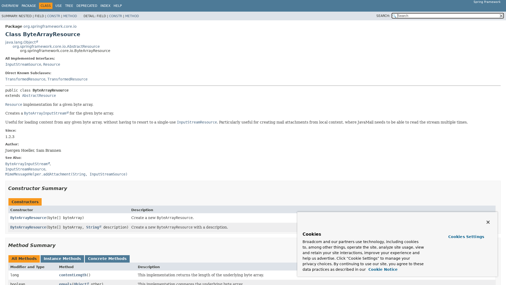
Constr (53, 16)
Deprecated (86, 6)
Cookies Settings (466, 237)
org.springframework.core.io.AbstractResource (56, 46)
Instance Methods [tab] (62, 258)
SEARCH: (383, 16)
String (92, 227)
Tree (69, 6)
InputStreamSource (23, 64)
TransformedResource (25, 79)
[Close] (488, 222)
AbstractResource (39, 95)
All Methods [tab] (24, 258)
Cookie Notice (382, 269)
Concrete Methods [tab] (107, 258)
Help (118, 6)
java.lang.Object (20, 42)
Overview (10, 6)
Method (70, 16)
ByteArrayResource (28, 218)
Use (58, 6)
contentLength (72, 275)
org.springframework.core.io (50, 26)
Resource (51, 64)
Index (105, 6)
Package (29, 6)
